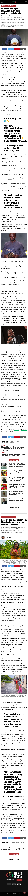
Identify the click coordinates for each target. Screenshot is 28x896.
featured (22, 842)
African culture (15, 842)
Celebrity (13, 441)
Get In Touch (21, 888)
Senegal (19, 441)
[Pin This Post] (17, 49)
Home (5, 888)
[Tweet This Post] (11, 49)
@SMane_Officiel (11, 128)
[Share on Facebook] (5, 49)
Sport (12, 442)
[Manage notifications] (24, 893)
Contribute (14, 888)
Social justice (5, 442)
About (9, 888)
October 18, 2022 (11, 150)
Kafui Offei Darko (10, 537)
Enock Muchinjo (10, 26)
